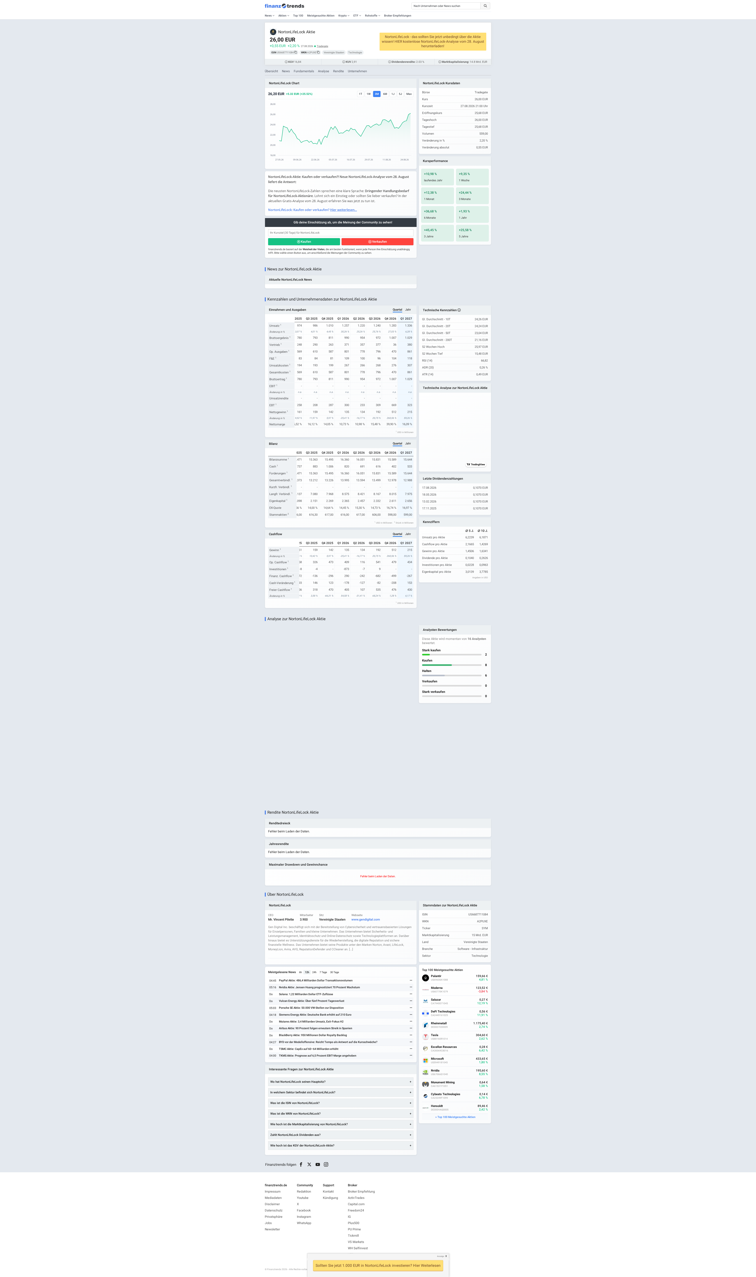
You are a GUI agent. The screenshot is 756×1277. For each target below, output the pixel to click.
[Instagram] (326, 1165)
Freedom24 (356, 1210)
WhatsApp (304, 1223)
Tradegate (322, 46)
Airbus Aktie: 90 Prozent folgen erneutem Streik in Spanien (315, 1028)
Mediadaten (273, 1198)
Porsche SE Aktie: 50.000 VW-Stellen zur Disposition (311, 1008)
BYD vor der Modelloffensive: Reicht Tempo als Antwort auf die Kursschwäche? (328, 1042)
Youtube (303, 1198)
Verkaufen (379, 241)
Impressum (273, 1191)
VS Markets (356, 1242)
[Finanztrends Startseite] (284, 8)
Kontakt (328, 1191)
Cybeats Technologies (445, 1094)
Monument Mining (443, 1082)
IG (349, 1216)
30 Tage (334, 972)
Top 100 (298, 16)
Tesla (434, 1035)
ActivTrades (356, 1198)
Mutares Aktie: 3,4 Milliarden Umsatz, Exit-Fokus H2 (311, 1022)
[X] (309, 1165)
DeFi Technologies (443, 1011)
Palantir (436, 976)
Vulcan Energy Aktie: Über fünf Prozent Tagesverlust (311, 1001)
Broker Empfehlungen (397, 16)
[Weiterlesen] (411, 981)
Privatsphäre (274, 1216)
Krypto (342, 16)
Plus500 (353, 1223)
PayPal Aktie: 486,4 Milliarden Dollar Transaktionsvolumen (316, 980)
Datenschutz (274, 1210)
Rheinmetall (439, 1023)
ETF (355, 16)
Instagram (304, 1216)
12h (307, 972)
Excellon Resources (444, 1047)
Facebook (304, 1210)
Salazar (436, 999)
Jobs (268, 1223)
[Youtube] (317, 1165)
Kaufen (306, 241)
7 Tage (323, 972)
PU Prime (354, 1229)
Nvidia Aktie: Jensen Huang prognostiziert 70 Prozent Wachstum (319, 987)
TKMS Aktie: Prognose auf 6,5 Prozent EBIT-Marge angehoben (317, 1056)
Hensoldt (437, 1106)
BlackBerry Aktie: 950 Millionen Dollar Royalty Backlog (313, 1035)
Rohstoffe (371, 16)
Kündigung (330, 1198)
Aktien (282, 16)
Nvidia (435, 1070)
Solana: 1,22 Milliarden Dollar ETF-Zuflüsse (306, 994)
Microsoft (437, 1058)
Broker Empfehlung (361, 1191)
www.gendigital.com (365, 919)
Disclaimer (272, 1204)
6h (300, 972)
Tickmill (353, 1235)
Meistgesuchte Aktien (320, 16)
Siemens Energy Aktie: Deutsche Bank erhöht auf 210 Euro (315, 1015)
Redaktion (304, 1191)
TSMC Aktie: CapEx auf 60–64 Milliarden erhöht (308, 1049)
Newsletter (272, 1229)
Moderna (437, 987)
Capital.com (356, 1204)
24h (314, 972)
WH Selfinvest (358, 1248)
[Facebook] (300, 1165)
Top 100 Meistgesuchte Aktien (456, 1117)
